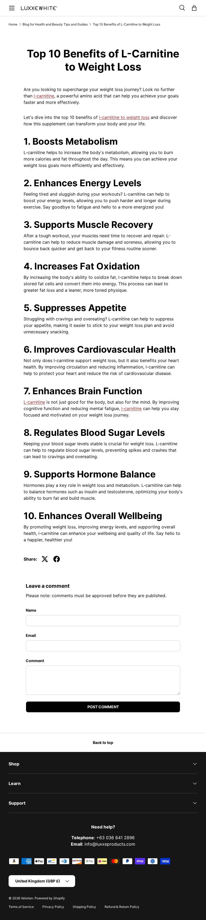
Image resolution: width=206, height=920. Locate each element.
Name (31, 610)
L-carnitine (34, 402)
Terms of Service (21, 907)
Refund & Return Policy (122, 907)
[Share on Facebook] (56, 559)
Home (13, 24)
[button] (194, 8)
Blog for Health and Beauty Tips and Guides (55, 24)
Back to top (103, 742)
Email (31, 635)
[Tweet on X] (45, 559)
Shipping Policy (84, 907)
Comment (35, 660)
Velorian (27, 898)
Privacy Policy (53, 907)
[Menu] (12, 8)
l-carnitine (44, 95)
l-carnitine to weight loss (124, 117)
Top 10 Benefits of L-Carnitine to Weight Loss (126, 24)
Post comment (103, 706)
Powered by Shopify (50, 898)
